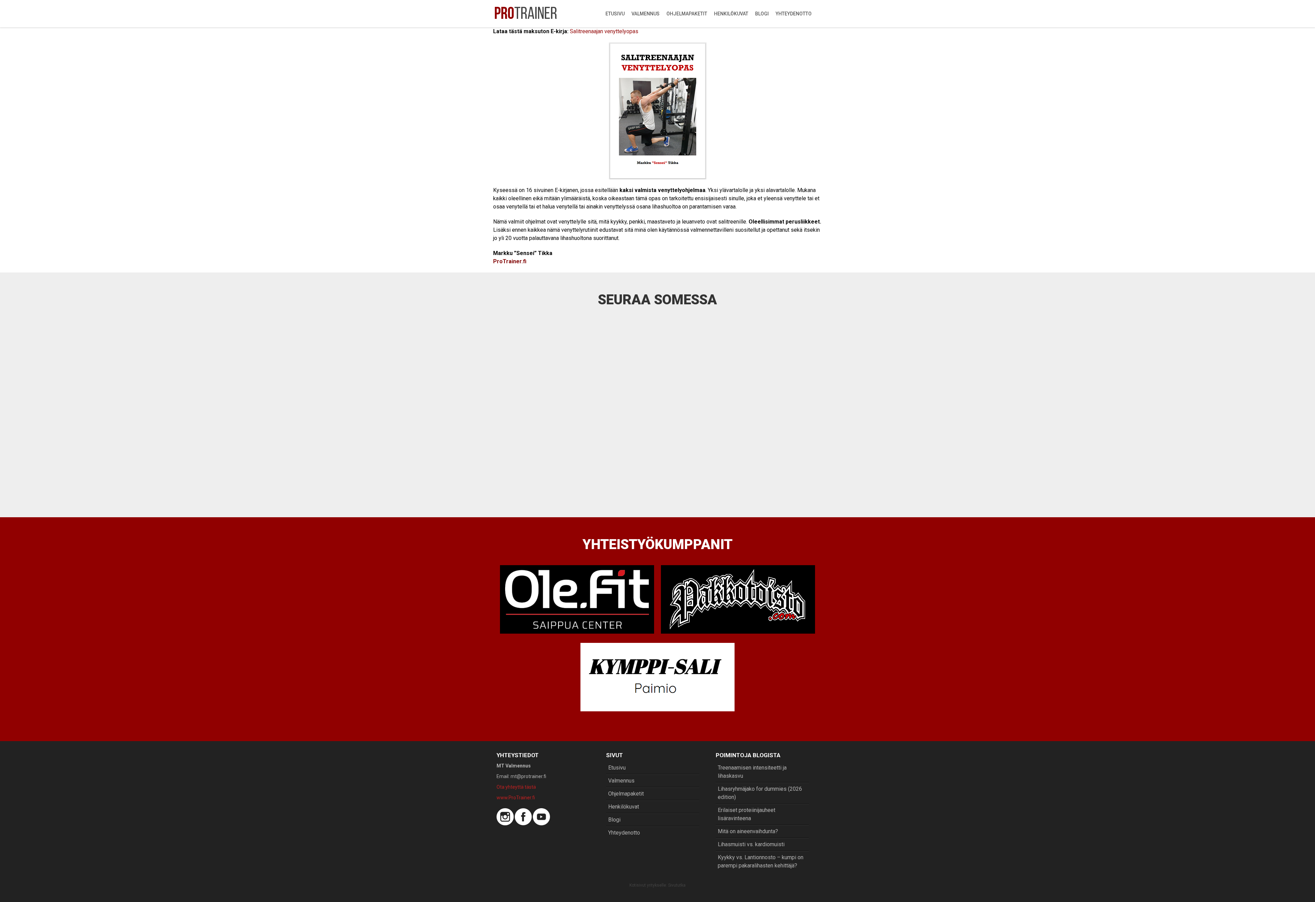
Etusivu (615, 13)
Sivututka (677, 885)
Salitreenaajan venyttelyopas (604, 31)
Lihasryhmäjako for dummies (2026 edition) (760, 793)
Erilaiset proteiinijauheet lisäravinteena (746, 814)
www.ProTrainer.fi (516, 797)
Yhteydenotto (794, 13)
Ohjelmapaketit (686, 13)
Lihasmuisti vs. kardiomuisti (751, 844)
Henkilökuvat (731, 13)
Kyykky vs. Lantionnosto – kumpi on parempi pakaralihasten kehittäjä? (760, 861)
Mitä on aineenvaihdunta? (748, 831)
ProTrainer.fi (509, 261)
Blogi (762, 13)
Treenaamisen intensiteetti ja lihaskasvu (752, 771)
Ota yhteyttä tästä (516, 787)
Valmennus (645, 13)
